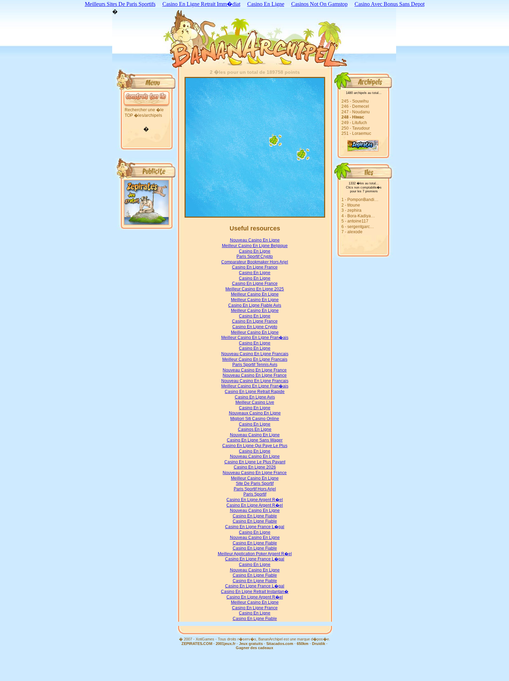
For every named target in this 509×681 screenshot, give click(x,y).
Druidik (318, 643)
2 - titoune (350, 205)
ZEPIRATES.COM (196, 643)
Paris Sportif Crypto (254, 256)
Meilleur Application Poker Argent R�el (255, 553)
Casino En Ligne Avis (255, 397)
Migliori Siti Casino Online (254, 418)
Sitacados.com (279, 643)
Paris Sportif (254, 494)
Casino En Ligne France (255, 267)
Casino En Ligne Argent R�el (254, 499)
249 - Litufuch (354, 122)
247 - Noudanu (355, 112)
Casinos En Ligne (254, 429)
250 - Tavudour (355, 128)
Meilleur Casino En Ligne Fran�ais (254, 337)
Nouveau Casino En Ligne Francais (254, 353)
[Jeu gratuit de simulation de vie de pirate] (355, 149)
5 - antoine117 (354, 221)
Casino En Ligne (254, 251)
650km (303, 643)
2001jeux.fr (225, 643)
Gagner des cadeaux (254, 648)
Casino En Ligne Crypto (254, 326)
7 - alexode (352, 231)
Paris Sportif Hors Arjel (255, 489)
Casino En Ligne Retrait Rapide (255, 391)
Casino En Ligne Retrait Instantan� (254, 591)
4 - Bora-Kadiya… (358, 215)
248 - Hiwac (352, 117)
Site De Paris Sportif (255, 483)
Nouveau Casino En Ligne (255, 240)
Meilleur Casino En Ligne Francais (254, 359)
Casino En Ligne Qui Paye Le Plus (254, 445)
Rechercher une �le (144, 109)
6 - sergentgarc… (357, 226)
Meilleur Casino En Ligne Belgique (255, 245)
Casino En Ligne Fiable (255, 516)
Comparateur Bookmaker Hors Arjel (254, 262)
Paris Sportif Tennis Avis (254, 364)
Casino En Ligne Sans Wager (255, 440)
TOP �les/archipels (143, 115)
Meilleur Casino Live (254, 402)
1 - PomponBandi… (359, 199)
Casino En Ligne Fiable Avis (254, 305)
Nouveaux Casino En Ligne (255, 413)
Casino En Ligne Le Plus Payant (254, 462)
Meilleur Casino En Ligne (255, 294)
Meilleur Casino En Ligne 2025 (254, 289)
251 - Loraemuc (356, 133)
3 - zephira (351, 210)
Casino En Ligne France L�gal (254, 526)
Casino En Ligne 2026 (255, 467)
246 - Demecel (355, 106)
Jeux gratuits (251, 643)
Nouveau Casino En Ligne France (255, 370)
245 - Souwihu (355, 101)
